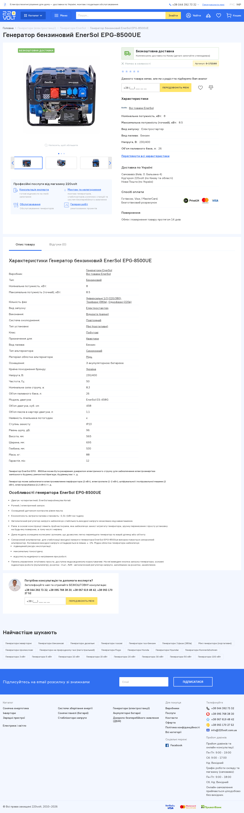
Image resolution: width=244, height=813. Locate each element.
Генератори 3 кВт (15, 656)
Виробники (172, 708)
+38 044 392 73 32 (36, 589)
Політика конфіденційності (182, 727)
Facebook (176, 745)
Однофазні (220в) (120, 301)
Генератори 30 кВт (152, 656)
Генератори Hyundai (167, 649)
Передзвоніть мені (175, 87)
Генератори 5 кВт (42, 656)
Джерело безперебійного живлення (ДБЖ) (136, 719)
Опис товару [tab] (25, 244)
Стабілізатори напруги (72, 717)
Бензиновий (94, 279)
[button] (12, 163)
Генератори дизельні (83, 643)
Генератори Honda (138, 649)
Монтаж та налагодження (84, 189)
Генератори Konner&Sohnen (201, 649)
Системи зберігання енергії (75, 708)
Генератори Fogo (111, 649)
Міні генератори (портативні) (215, 643)
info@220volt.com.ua (224, 730)
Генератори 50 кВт (180, 656)
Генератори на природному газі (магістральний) (67, 649)
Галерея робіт (79, 204)
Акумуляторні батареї (126, 713)
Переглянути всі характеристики (145, 156)
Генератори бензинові (51, 643)
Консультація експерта (34, 189)
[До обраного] (200, 87)
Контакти (171, 717)
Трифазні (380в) (96, 301)
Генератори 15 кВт (96, 656)
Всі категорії (173, 732)
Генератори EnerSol (99, 270)
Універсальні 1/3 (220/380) (103, 298)
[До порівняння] (211, 87)
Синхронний (94, 350)
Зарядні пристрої (14, 717)
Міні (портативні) (97, 326)
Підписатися (193, 681)
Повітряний (93, 320)
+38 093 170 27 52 (222, 724)
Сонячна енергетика (16, 708)
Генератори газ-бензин (142, 643)
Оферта (170, 722)
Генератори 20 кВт (124, 656)
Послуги (170, 713)
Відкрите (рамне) (97, 314)
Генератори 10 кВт (69, 656)
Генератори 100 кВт (209, 656)
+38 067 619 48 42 (84, 589)
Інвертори (9, 713)
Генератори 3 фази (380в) (177, 643)
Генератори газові (111, 643)
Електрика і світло (14, 725)
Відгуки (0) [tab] (57, 244)
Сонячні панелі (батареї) (73, 713)
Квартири (92, 338)
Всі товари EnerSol (141, 108)
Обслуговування (30, 204)
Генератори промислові (19, 649)
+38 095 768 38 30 (60, 589)
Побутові (92, 332)
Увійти (197, 15)
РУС (232, 4)
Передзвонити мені (213, 4)
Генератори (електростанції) (131, 708)
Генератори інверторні (19, 643)
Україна (91, 369)
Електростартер (97, 308)
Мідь (89, 356)
